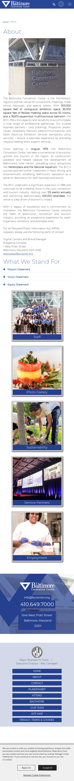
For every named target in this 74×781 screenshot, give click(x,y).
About (37, 677)
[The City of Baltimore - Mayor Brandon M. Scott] (37, 652)
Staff (37, 337)
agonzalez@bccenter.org (18, 253)
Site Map (37, 713)
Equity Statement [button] (18, 284)
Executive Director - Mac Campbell (37, 663)
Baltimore (37, 701)
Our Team (37, 707)
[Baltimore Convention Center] (15, 4)
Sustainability (37, 447)
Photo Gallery (37, 392)
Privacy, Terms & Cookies (37, 719)
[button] (61, 5)
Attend (37, 695)
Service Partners (37, 503)
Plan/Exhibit (37, 689)
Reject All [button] (26, 767)
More (56, 294)
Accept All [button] (47, 767)
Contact (37, 683)
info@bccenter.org (37, 597)
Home (6, 21)
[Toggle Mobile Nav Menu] (69, 4)
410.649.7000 (37, 604)
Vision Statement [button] (18, 277)
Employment (37, 558)
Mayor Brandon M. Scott (34, 659)
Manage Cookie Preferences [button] (37, 775)
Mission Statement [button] (19, 269)
